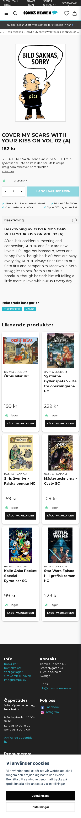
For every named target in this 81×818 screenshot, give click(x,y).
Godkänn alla (40, 795)
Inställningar (40, 807)
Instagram (52, 712)
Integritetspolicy (15, 679)
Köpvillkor (10, 664)
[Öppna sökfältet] (15, 13)
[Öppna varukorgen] (75, 13)
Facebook (52, 707)
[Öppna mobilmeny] (6, 13)
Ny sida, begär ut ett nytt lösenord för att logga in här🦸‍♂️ (40, 24)
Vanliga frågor (13, 671)
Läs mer (9, 171)
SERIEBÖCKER (15, 32)
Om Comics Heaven (17, 675)
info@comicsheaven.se (55, 688)
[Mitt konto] (67, 13)
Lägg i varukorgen (20, 423)
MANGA (30, 309)
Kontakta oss (12, 668)
